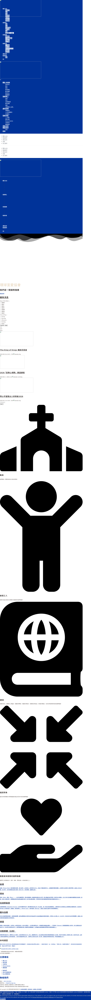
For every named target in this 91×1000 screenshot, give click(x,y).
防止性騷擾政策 (6, 974)
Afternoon (4, 320)
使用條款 (30, 989)
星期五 (3, 311)
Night (2, 323)
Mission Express (6, 966)
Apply (6, 325)
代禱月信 (5, 964)
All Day (3, 316)
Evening (3, 322)
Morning (3, 318)
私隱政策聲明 (24, 989)
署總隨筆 (5, 967)
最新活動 (5, 962)
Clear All (2, 325)
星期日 (3, 302)
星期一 (3, 304)
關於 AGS (5, 960)
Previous (3, 402)
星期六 (3, 313)
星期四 (3, 309)
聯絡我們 (5, 970)
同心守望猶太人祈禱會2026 (11, 396)
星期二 (3, 306)
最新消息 (4, 297)
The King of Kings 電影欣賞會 (13, 350)
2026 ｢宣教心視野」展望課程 (12, 372)
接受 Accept (3, 999)
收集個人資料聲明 (37, 989)
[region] (41, 261)
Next (2, 404)
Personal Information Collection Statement (43, 997)
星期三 (3, 308)
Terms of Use (59, 997)
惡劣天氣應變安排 (7, 972)
